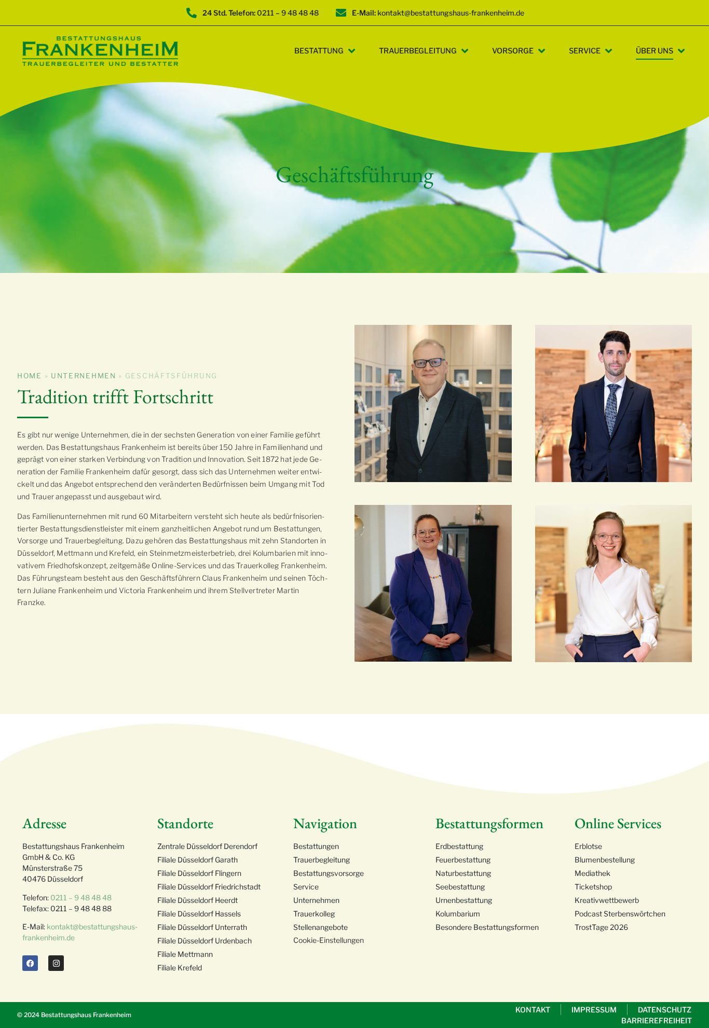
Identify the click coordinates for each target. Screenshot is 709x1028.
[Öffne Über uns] (681, 51)
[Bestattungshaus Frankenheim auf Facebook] (30, 963)
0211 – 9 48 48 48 (81, 897)
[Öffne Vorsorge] (541, 51)
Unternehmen (83, 376)
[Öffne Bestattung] (351, 51)
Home (29, 376)
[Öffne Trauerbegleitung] (464, 51)
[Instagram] (56, 963)
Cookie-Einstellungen (328, 940)
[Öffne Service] (608, 51)
